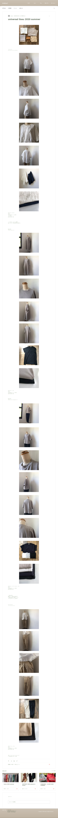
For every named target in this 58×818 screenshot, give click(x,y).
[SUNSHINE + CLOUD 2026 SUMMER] (47, 777)
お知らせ (21, 8)
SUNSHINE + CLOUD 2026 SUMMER (47, 785)
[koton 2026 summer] (10, 777)
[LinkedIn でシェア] (14, 761)
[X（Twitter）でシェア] (11, 761)
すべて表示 (54, 770)
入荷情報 (9, 8)
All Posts (4, 8)
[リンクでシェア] (16, 761)
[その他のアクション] (49, 16)
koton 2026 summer (9, 784)
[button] (54, 8)
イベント (15, 8)
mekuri (5, 3)
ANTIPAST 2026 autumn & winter (28, 785)
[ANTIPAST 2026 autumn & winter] (29, 777)
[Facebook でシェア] (8, 761)
